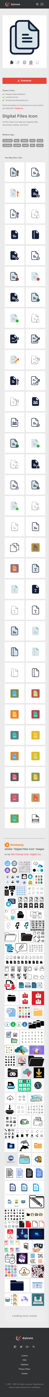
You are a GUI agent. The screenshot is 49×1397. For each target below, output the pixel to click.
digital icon (36, 854)
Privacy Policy (24, 1369)
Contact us (19, 108)
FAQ (24, 1360)
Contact (25, 1373)
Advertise (24, 1365)
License (25, 1356)
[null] (11, 867)
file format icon (20, 854)
